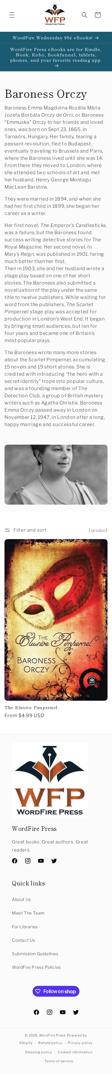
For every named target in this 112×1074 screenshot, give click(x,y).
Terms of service (59, 1061)
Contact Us (23, 940)
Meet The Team (28, 912)
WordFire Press (52, 1035)
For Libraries (25, 926)
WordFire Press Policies (36, 967)
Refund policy (50, 1043)
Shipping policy (38, 1052)
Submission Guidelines (35, 953)
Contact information (75, 1052)
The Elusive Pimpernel (31, 707)
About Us (21, 899)
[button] (12, 15)
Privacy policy (80, 1043)
